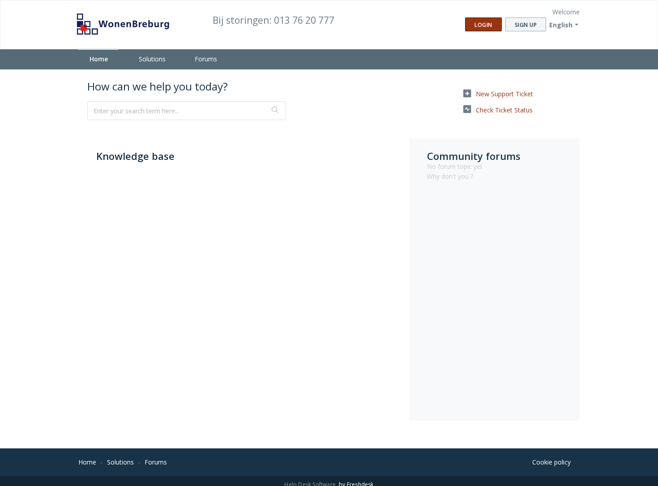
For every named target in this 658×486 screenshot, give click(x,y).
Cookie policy (551, 462)
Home (99, 59)
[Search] (275, 111)
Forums (206, 59)
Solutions (152, 59)
